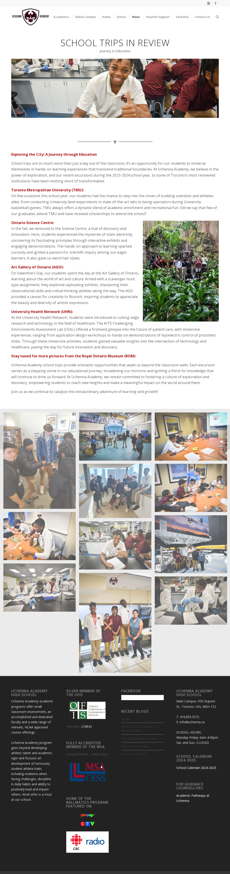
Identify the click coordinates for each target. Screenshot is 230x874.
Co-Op (125, 719)
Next (208, 88)
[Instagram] (208, 3)
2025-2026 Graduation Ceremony (139, 738)
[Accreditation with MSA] (226, 437)
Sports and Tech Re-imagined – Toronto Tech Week (138, 728)
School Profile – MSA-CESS (87, 754)
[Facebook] (215, 3)
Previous (21, 88)
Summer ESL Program (133, 754)
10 (131, 112)
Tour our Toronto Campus (135, 746)
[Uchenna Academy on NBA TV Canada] (3, 437)
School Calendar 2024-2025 (196, 768)
